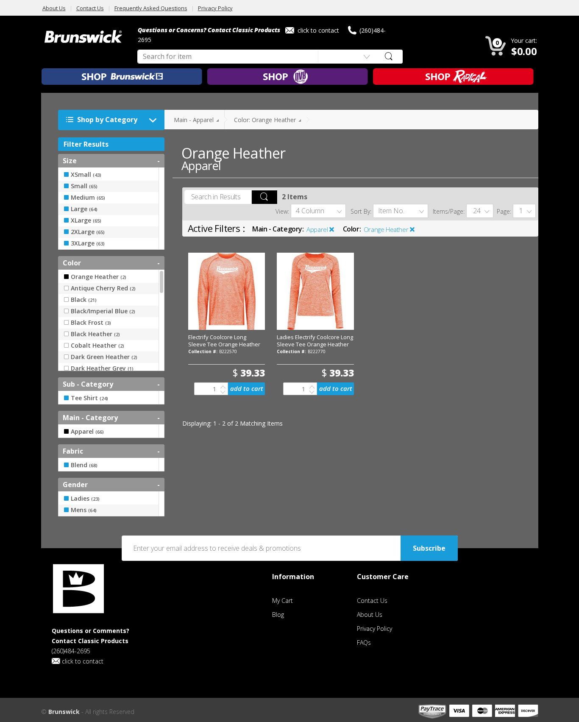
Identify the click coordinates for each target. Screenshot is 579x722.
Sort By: (361, 211)
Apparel (317, 229)
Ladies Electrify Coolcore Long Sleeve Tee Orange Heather (315, 340)
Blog (278, 614)
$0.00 (524, 51)
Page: (504, 211)
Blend (84, 465)
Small (84, 186)
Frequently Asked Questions (150, 8)
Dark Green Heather (104, 357)
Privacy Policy (215, 8)
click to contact (317, 30)
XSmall (86, 174)
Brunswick (64, 712)
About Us (54, 8)
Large (84, 209)
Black (84, 300)
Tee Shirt (89, 398)
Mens (84, 510)
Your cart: (524, 40)
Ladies (85, 498)
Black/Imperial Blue (103, 311)
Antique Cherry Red (103, 288)
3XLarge (88, 243)
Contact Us (90, 8)
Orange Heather (386, 229)
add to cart (246, 388)
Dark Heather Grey (102, 368)
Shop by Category (106, 119)
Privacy (374, 628)
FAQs (364, 642)
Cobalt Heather (97, 345)
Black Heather (95, 334)
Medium (88, 197)
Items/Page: (449, 211)
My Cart (282, 601)
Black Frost (91, 322)
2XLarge (88, 232)
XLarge (86, 220)
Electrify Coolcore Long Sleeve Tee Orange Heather (224, 340)
